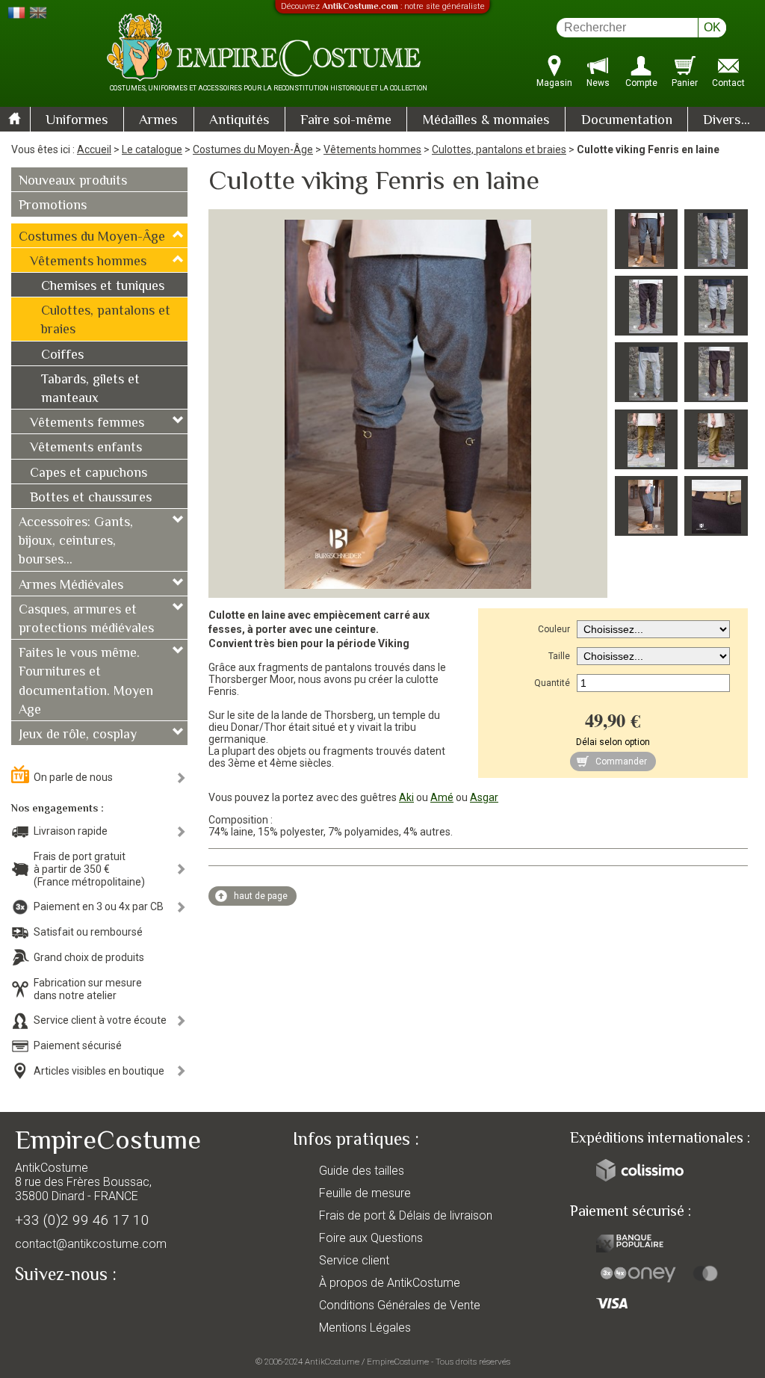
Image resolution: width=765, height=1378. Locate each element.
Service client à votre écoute (100, 1020)
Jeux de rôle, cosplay (78, 735)
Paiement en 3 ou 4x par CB (99, 906)
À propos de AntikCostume (389, 1283)
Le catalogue (152, 149)
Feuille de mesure (365, 1193)
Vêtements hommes (372, 149)
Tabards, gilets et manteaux (90, 390)
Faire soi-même (345, 121)
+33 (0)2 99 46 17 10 (82, 1220)
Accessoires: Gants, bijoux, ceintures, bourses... (76, 542)
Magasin (554, 83)
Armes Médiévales (71, 585)
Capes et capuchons (88, 473)
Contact (728, 83)
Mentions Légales (365, 1327)
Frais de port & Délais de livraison (405, 1215)
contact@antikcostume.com (91, 1244)
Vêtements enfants (86, 448)
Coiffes (62, 355)
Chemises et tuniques (102, 286)
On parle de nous (73, 777)
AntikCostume (332, 1361)
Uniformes (77, 121)
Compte (641, 83)
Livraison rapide (71, 831)
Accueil (94, 149)
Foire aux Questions (371, 1238)
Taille (559, 656)
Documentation (626, 121)
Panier (685, 83)
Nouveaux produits (73, 181)
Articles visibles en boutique (99, 1071)
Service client (354, 1260)
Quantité (552, 683)
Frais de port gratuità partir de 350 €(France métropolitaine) (89, 869)
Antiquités (239, 121)
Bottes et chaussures (91, 498)
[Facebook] (52, 1308)
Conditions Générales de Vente (399, 1305)
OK (712, 27)
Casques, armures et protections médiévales (86, 620)
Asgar (484, 797)
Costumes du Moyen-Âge (253, 149)
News (598, 83)
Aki (406, 797)
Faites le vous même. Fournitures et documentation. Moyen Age (86, 682)
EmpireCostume (398, 1361)
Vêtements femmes (87, 423)
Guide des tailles (361, 1171)
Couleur (554, 629)
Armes (158, 121)
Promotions (53, 206)
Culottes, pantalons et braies (499, 149)
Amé (441, 797)
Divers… (726, 121)
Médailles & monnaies (486, 121)
